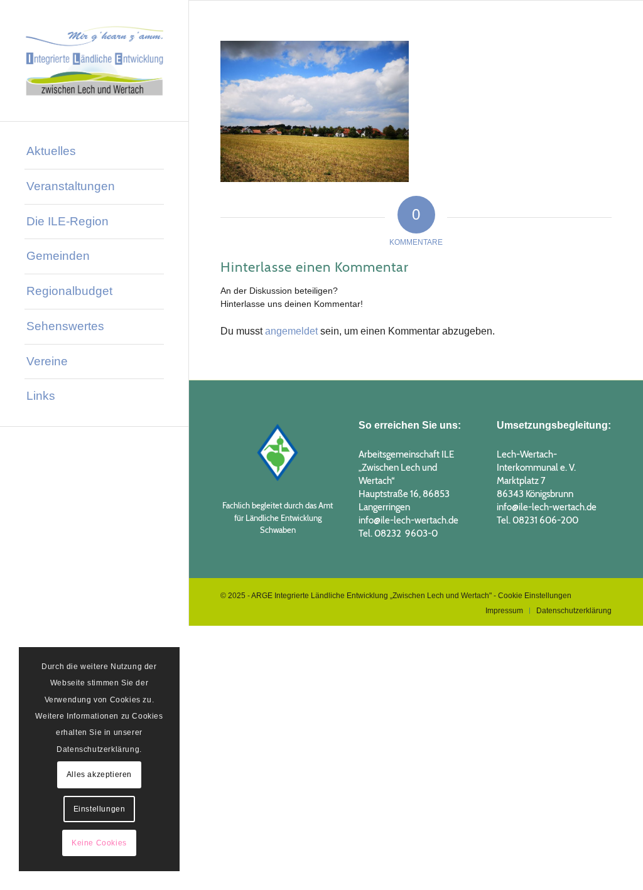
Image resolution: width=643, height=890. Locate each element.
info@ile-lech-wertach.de (408, 520)
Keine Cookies (99, 843)
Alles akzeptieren (99, 774)
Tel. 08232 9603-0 (398, 533)
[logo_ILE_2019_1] (94, 60)
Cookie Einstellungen (534, 595)
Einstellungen (99, 809)
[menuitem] (94, 151)
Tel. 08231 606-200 (537, 520)
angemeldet (291, 331)
